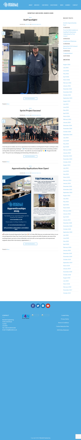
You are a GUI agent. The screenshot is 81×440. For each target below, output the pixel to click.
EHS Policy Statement (63, 330)
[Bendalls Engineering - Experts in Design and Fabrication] (11, 5)
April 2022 (66, 204)
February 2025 (67, 119)
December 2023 (67, 156)
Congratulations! (68, 53)
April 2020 (66, 244)
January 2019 (67, 268)
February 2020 (67, 247)
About (30, 5)
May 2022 (66, 201)
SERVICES (36, 5)
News (30, 17)
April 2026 (66, 76)
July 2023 (66, 168)
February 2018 (67, 287)
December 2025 (67, 89)
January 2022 (67, 214)
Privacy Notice (65, 319)
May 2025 (66, 110)
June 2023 (66, 171)
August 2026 (66, 64)
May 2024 (66, 143)
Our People (45, 5)
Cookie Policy (65, 315)
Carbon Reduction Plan (62, 326)
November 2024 (67, 128)
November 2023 (67, 159)
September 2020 (67, 232)
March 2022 (66, 207)
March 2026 (66, 79)
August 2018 (66, 277)
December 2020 (67, 223)
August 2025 (66, 101)
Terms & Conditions (63, 322)
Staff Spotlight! (30, 20)
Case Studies (53, 5)
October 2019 (67, 259)
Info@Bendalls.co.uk (11, 330)
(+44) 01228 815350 (10, 327)
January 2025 (67, 122)
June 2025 (66, 107)
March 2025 (66, 116)
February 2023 (67, 180)
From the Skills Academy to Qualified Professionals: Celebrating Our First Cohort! (70, 33)
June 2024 (66, 140)
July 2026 (66, 67)
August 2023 (66, 165)
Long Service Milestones (69, 41)
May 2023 (66, 174)
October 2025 (67, 95)
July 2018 (66, 281)
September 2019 (67, 262)
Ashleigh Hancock (36, 24)
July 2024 (66, 137)
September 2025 (67, 98)
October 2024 (67, 131)
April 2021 (66, 217)
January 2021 (67, 220)
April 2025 (66, 113)
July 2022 (66, 198)
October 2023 (67, 162)
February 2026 (67, 83)
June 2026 (66, 70)
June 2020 (66, 238)
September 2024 (67, 134)
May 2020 (66, 241)
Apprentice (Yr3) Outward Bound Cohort (70, 47)
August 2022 (66, 195)
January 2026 (67, 86)
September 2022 (67, 192)
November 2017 (67, 290)
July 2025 (66, 104)
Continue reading (30, 98)
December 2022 (67, 186)
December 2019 (67, 253)
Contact (75, 5)
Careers (67, 5)
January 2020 (67, 250)
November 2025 (67, 92)
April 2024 (66, 146)
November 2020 (67, 226)
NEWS (61, 5)
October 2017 (67, 293)
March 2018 (66, 284)
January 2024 (67, 153)
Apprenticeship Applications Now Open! (30, 168)
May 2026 (66, 73)
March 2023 (66, 177)
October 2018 (67, 274)
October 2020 (67, 229)
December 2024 (67, 125)
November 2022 (67, 189)
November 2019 (67, 256)
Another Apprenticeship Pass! (69, 24)
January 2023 (67, 183)
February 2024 (67, 150)
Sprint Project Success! (30, 110)
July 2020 (66, 235)
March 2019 (66, 265)
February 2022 (67, 210)
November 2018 (67, 271)
